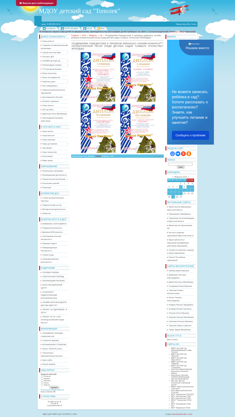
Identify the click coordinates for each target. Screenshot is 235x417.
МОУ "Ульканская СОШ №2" (182, 394)
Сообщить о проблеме (190, 135)
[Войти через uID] (172, 153)
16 (184, 190)
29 (181, 197)
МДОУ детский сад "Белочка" (178, 355)
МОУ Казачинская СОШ (181, 398)
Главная (50, 28)
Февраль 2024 (180, 177)
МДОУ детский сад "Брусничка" (178, 359)
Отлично (47, 376)
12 (169, 190)
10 (188, 187)
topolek (98, 156)
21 (177, 193)
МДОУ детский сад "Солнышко (178, 366)
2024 (84, 35)
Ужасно (47, 385)
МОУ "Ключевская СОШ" (181, 396)
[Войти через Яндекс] (183, 153)
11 (192, 187)
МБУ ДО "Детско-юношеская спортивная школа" (180, 383)
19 (169, 193)
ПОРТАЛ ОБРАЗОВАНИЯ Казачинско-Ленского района (181, 371)
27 (173, 197)
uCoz (190, 414)
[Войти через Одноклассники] (188, 153)
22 (181, 193)
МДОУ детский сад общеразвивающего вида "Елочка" (181, 350)
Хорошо (47, 378)
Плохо (46, 383)
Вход (89, 28)
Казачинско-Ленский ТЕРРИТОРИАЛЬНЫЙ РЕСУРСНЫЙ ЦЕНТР (180, 377)
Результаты (45, 390)
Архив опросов (58, 390)
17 (188, 190)
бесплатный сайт (179, 414)
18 (192, 190)
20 (173, 193)
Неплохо (47, 380)
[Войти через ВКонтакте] (178, 153)
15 (181, 190)
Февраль (93, 35)
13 (173, 190)
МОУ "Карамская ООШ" (181, 408)
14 (177, 190)
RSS (102, 28)
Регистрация (71, 28)
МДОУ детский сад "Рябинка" (178, 363)
